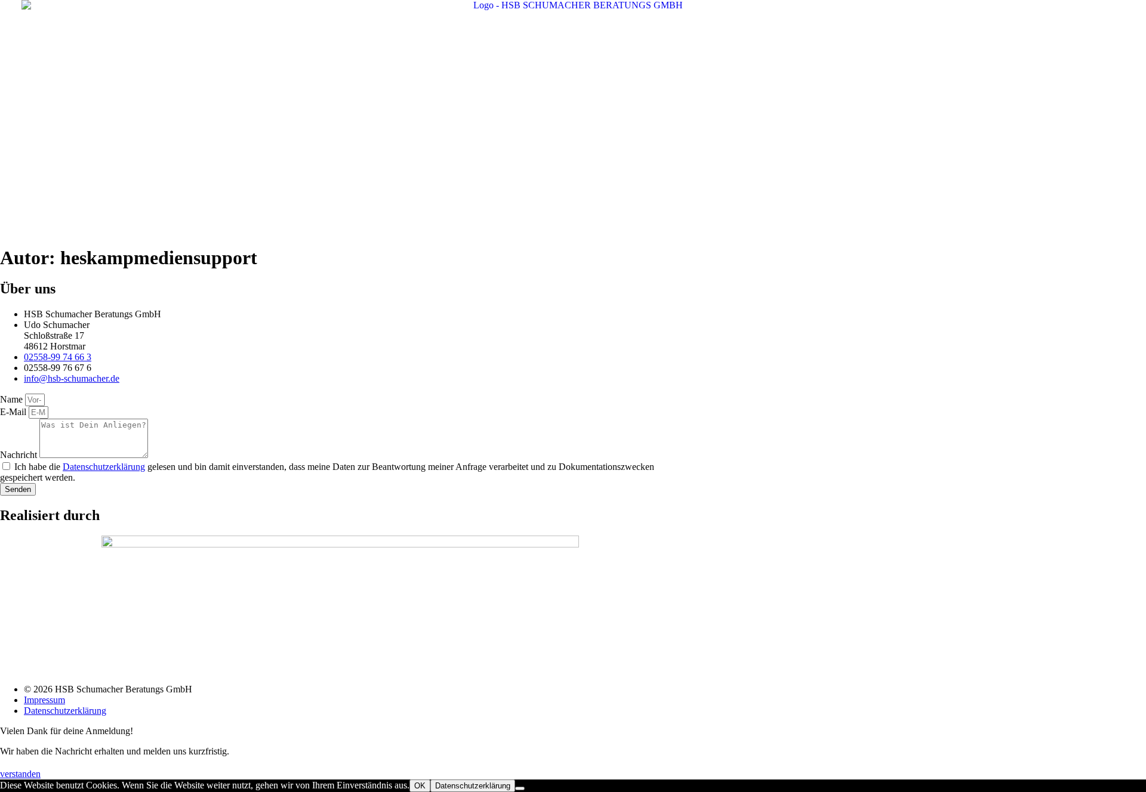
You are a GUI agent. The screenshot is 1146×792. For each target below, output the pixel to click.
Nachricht (19, 455)
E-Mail (14, 412)
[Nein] (520, 788)
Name (12, 399)
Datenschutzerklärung (104, 467)
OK (420, 785)
